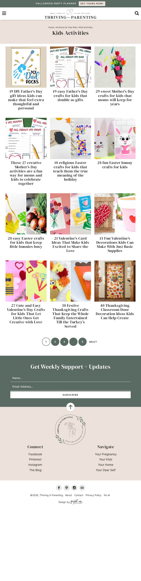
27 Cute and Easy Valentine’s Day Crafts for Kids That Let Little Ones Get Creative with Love (26, 314)
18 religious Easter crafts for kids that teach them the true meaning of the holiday (70, 171)
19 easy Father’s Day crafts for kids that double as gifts (70, 95)
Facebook (35, 454)
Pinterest (35, 459)
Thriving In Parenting (70, 13)
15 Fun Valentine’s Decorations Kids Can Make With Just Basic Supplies (115, 244)
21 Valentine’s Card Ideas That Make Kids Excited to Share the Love (70, 244)
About (68, 495)
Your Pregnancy (106, 454)
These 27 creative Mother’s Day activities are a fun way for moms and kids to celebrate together (26, 173)
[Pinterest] (67, 488)
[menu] (4, 13)
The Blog (35, 470)
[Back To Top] (70, 407)
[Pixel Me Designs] (76, 502)
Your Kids (105, 459)
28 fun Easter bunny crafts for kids (115, 164)
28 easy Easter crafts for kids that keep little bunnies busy (26, 242)
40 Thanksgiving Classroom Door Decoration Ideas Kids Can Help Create (115, 312)
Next (93, 341)
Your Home (105, 464)
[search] (137, 13)
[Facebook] (59, 488)
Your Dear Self (106, 470)
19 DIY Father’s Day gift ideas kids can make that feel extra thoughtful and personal (26, 100)
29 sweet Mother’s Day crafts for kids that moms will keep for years (115, 97)
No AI (107, 495)
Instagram (35, 464)
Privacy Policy (93, 495)
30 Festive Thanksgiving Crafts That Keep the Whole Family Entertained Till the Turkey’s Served (70, 316)
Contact (78, 495)
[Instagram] (74, 488)
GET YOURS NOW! (92, 3)
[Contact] (82, 488)
